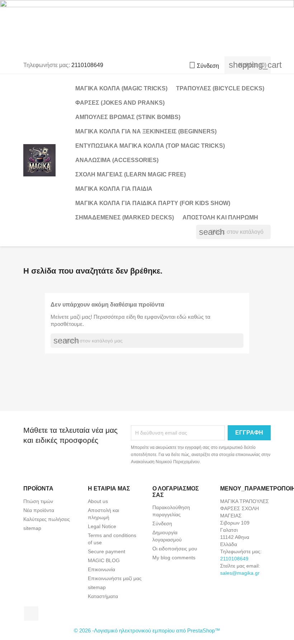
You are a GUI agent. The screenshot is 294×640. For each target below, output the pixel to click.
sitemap (32, 528)
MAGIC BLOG (104, 560)
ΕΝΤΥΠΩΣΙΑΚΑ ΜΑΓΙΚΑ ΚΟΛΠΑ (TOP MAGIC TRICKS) (150, 146)
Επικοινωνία (101, 569)
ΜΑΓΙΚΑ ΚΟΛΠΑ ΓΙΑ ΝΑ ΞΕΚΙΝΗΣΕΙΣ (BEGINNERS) (146, 131)
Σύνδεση (162, 523)
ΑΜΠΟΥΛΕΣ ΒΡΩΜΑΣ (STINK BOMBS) (127, 117)
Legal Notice (102, 526)
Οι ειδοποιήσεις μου (174, 548)
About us (98, 501)
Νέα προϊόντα (38, 510)
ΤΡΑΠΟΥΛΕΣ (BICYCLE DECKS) (220, 88)
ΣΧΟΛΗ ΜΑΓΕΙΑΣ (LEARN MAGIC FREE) (130, 174)
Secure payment (106, 551)
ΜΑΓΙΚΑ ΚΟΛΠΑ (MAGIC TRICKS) (121, 88)
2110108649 (87, 65)
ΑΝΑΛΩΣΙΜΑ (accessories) (116, 160)
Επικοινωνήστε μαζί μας (115, 578)
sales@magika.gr (240, 573)
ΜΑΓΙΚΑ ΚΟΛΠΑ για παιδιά (113, 189)
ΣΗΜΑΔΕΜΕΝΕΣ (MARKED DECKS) (124, 217)
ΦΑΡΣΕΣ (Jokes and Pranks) (120, 103)
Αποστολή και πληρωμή (220, 217)
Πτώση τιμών (38, 501)
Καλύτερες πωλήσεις (46, 519)
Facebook (31, 613)
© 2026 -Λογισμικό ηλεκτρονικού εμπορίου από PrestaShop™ (147, 630)
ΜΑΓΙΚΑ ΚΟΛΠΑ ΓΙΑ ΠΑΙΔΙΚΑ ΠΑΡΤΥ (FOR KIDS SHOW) (152, 203)
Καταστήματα (103, 596)
